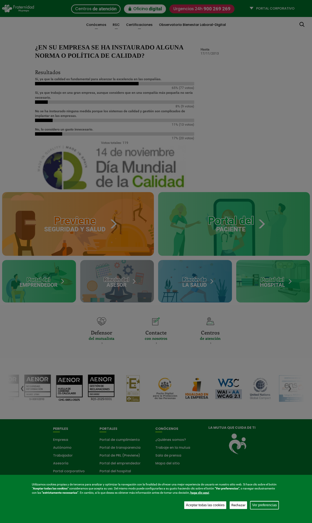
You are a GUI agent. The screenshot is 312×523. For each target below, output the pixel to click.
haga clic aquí (199, 492)
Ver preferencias (264, 505)
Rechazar (238, 505)
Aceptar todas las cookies (205, 505)
